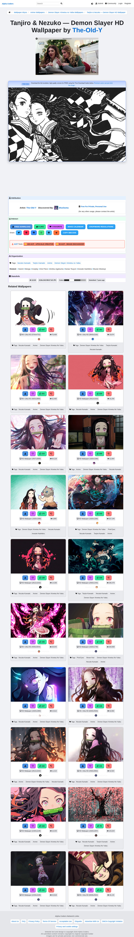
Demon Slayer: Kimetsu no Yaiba (67, 263)
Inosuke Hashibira (84, 269)
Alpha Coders (7, 4)
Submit (100, 3)
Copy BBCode (69, 233)
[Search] (61, 3)
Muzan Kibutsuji (99, 269)
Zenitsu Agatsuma (56, 269)
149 (43, 578)
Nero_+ (44, 715)
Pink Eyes (111, 529)
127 (43, 706)
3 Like (41, 227)
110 (43, 890)
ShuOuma (64, 208)
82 (100, 890)
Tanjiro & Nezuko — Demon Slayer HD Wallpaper (106, 12)
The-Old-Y (87, 30)
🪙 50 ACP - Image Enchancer (70, 244)
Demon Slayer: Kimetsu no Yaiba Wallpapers (66, 12)
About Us (15, 921)
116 (43, 766)
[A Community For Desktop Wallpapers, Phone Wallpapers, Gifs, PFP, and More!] (9, 12)
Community (111, 3)
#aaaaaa (83, 280)
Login (120, 3)
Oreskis (45, 463)
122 (43, 826)
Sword (20, 269)
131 (100, 766)
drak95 (102, 523)
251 (43, 394)
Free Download (22, 227)
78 (100, 826)
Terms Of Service (49, 921)
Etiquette (78, 921)
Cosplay (35, 269)
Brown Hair (90, 657)
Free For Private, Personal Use (93, 207)
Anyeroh (45, 523)
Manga (27, 269)
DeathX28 (102, 835)
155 (43, 642)
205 (100, 454)
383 (100, 330)
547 (43, 330)
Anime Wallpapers (37, 12)
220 (100, 394)
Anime (49, 263)
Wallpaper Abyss (20, 12)
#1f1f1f (66, 280)
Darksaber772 (102, 463)
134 (100, 706)
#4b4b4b (77, 280)
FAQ (23, 921)
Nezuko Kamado (24, 263)
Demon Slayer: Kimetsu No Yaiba (51, 345)
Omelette (45, 339)
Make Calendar (75, 227)
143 (100, 514)
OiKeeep (102, 587)
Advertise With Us (92, 921)
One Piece (43, 269)
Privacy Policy (34, 921)
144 (100, 578)
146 (100, 642)
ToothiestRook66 (102, 339)
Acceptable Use (65, 921)
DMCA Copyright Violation (112, 921)
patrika (103, 403)
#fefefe (71, 280)
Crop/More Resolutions (101, 227)
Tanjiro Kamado (39, 263)
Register (127, 3)
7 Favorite (56, 227)
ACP (16, 244)
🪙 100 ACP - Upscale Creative (38, 244)
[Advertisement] (67, 178)
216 (43, 454)
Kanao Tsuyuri (70, 269)
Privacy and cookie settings (67, 927)
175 (43, 514)
